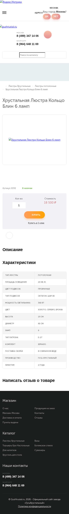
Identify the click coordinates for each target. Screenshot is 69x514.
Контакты (39, 413)
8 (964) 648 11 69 (27, 44)
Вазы (37, 441)
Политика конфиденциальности (34, 506)
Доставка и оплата (12, 417)
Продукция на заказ (44, 408)
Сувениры (39, 450)
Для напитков (9, 450)
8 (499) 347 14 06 (28, 35)
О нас (6, 408)
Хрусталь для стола (12, 455)
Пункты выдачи (10, 422)
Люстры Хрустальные (13, 441)
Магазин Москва (11, 413)
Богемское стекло (43, 445)
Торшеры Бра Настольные (16, 445)
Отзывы (38, 417)
